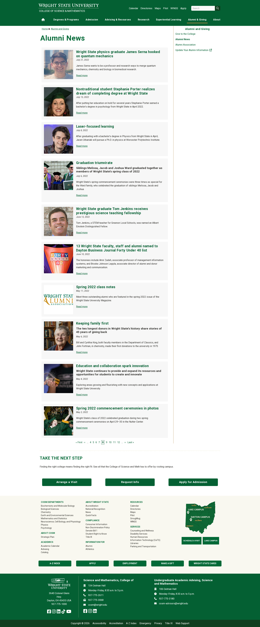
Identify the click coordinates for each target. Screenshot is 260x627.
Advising (45, 549)
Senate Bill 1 (91, 530)
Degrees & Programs (66, 19)
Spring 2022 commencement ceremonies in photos (117, 408)
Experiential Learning (168, 19)
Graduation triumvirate (94, 163)
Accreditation (92, 506)
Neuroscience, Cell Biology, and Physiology (61, 521)
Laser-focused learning (95, 126)
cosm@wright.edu (97, 604)
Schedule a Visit (191, 541)
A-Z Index (131, 623)
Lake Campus (210, 541)
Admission (92, 19)
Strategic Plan (47, 537)
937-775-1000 (59, 604)
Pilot (165, 8)
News (88, 512)
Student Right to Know (96, 534)
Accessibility (99, 623)
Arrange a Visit (66, 482)
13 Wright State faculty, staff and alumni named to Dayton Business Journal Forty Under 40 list (117, 248)
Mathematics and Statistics (54, 518)
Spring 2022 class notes (95, 287)
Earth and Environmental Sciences (57, 515)
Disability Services (138, 534)
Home (45, 29)
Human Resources (139, 537)
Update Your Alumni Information (198, 50)
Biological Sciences (50, 509)
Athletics (94, 549)
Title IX (89, 537)
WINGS (174, 8)
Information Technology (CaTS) (145, 540)
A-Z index (55, 563)
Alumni (93, 546)
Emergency (145, 623)
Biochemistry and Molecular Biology (58, 506)
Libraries (134, 543)
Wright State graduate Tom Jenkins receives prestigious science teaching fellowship (112, 211)
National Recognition (95, 509)
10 (110, 442)
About (216, 19)
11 (114, 442)
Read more (82, 75)
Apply (183, 8)
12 (118, 442)
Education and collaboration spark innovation (112, 366)
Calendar (133, 8)
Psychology (46, 528)
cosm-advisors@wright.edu (173, 603)
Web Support (182, 623)
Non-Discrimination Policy (98, 527)
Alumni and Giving (60, 29)
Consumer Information (96, 524)
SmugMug (139, 518)
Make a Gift (167, 563)
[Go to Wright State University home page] (69, 5)
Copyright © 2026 (80, 623)
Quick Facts (91, 515)
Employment (130, 563)
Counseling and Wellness (142, 530)
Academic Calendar (50, 546)
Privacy (158, 623)
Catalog (44, 552)
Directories (146, 8)
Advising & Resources (118, 19)
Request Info (130, 482)
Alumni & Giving (197, 19)
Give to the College (185, 33)
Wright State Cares (205, 563)
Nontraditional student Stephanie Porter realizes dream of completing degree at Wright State (115, 91)
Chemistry (46, 512)
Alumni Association (185, 44)
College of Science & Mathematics (62, 10)
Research (143, 19)
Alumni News (182, 39)
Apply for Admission (193, 482)
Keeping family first (92, 323)
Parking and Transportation (143, 546)
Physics (44, 525)
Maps (158, 8)
